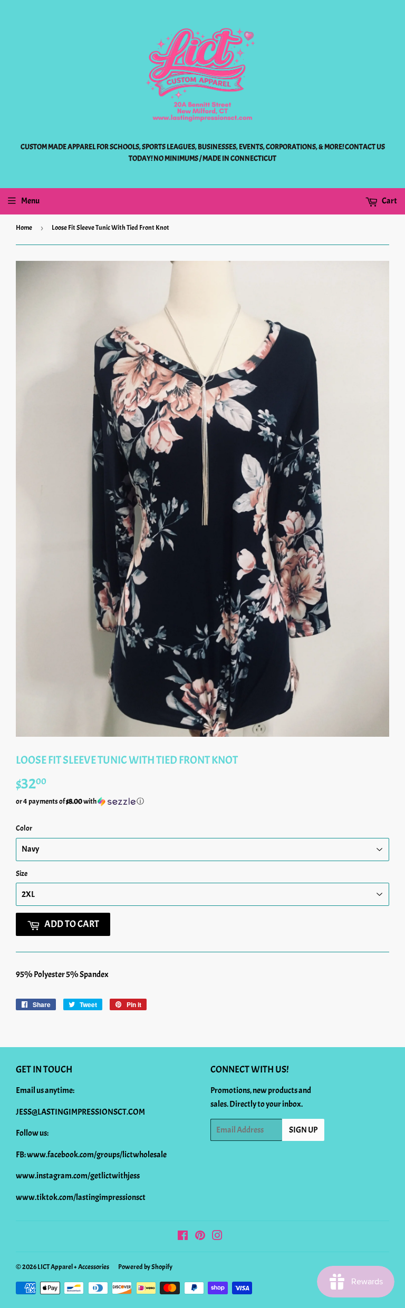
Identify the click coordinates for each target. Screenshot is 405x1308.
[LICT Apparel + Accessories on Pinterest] (200, 1237)
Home (24, 227)
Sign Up (303, 1130)
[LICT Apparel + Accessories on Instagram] (217, 1237)
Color (24, 828)
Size (21, 873)
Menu (30, 201)
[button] (202, 801)
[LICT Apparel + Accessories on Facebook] (182, 1237)
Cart (389, 201)
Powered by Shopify (145, 1267)
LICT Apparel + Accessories (73, 1267)
